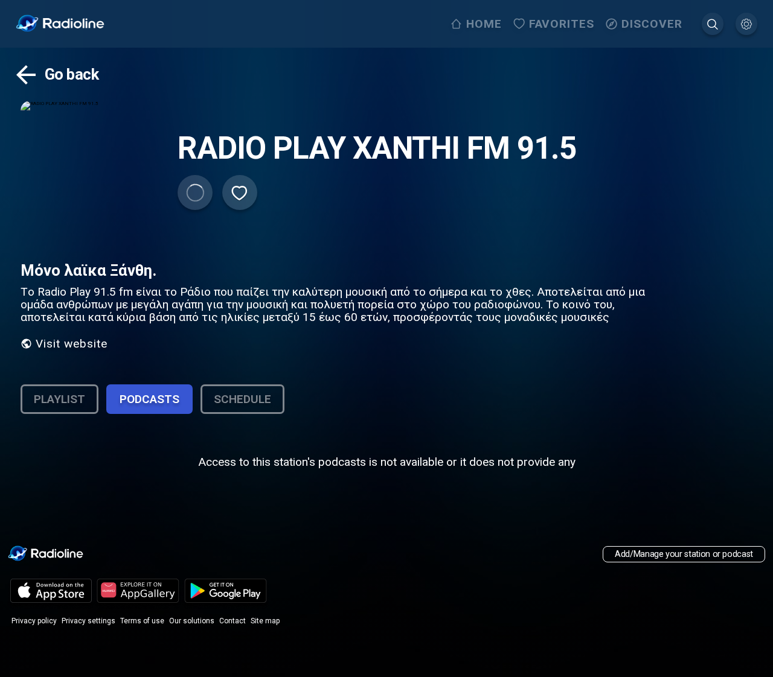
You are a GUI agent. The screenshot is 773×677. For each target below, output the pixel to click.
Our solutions (191, 621)
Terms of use (142, 621)
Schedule (242, 399)
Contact (232, 621)
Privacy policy (34, 621)
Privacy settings (88, 621)
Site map (265, 621)
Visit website (71, 344)
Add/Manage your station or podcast (684, 554)
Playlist (59, 399)
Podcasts (149, 399)
